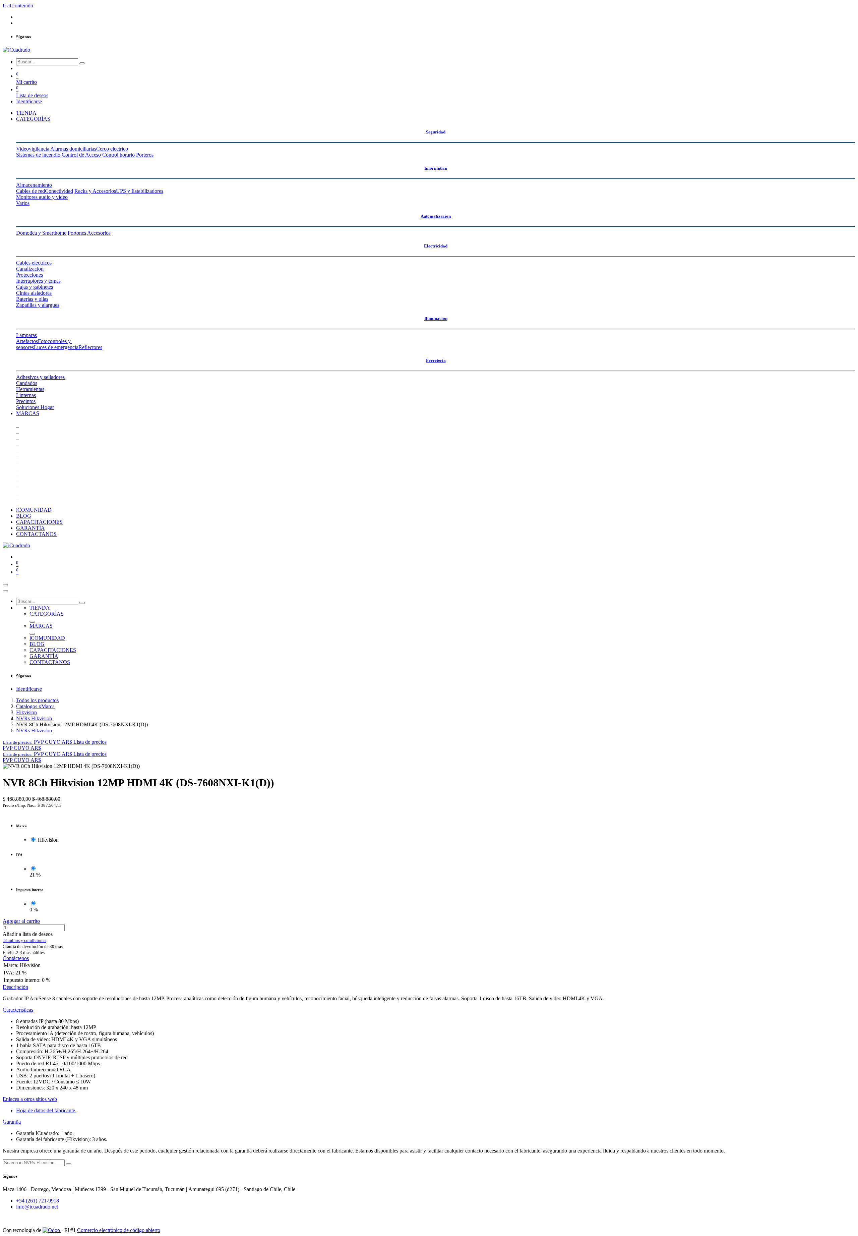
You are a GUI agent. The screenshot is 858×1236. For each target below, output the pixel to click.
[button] (55, 742)
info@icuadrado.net (37, 1207)
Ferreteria (436, 360)
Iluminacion (435, 318)
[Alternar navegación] (5, 585)
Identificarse (29, 101)
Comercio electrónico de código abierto (118, 1230)
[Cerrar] (5, 591)
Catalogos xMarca (35, 706)
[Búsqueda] (82, 63)
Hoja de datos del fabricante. (46, 1110)
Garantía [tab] (12, 1122)
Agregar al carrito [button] (21, 921)
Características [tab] (18, 1010)
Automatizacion (436, 216)
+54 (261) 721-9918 (37, 1200)
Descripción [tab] (15, 987)
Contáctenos (16, 958)
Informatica (435, 168)
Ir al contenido (18, 5)
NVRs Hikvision (34, 718)
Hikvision (26, 712)
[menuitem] (26, 113)
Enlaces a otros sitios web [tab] (30, 1099)
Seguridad (435, 131)
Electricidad (435, 245)
